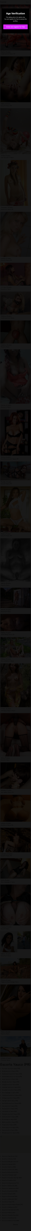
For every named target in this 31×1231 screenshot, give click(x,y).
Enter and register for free (15, 27)
